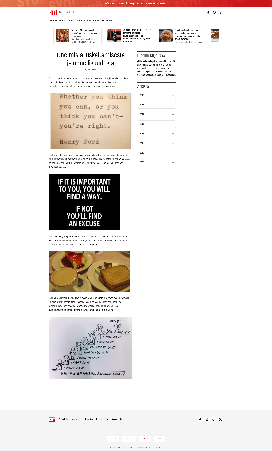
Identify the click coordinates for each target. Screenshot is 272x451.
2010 (142, 153)
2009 (142, 162)
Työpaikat (89, 419)
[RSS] (220, 419)
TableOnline (128, 439)
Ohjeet (114, 419)
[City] (52, 419)
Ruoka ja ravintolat (76, 20)
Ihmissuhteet (93, 20)
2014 (142, 114)
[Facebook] (208, 12)
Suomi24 (144, 439)
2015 (142, 105)
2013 (142, 124)
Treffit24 (159, 439)
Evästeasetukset (155, 448)
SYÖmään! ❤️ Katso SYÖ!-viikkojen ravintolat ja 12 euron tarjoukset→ (136, 4)
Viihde (62, 20)
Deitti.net (112, 439)
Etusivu (53, 20)
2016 (142, 95)
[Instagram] (214, 12)
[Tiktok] (220, 12)
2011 (142, 143)
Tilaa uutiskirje (102, 419)
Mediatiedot (77, 419)
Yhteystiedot (63, 419)
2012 (142, 134)
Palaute (123, 419)
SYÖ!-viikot (107, 20)
